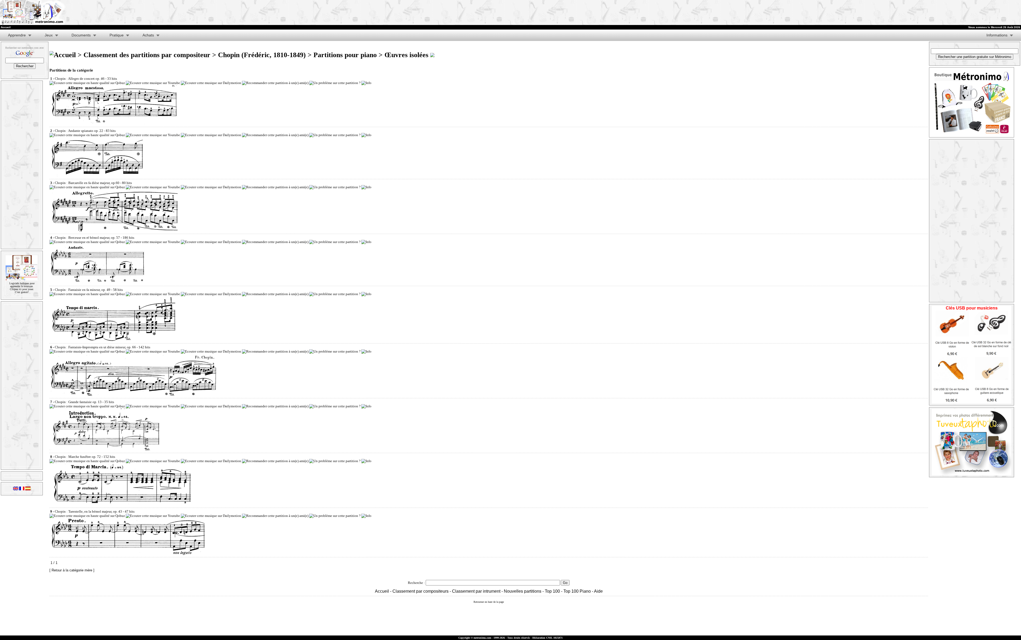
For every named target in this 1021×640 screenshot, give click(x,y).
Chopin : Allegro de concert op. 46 (79, 79)
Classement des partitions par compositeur (146, 55)
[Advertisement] (814, 12)
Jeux (49, 35)
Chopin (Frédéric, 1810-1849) (262, 55)
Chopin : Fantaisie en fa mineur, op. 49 (82, 290)
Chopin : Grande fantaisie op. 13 (78, 402)
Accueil (382, 591)
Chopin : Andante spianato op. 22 (79, 131)
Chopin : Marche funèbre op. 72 (78, 457)
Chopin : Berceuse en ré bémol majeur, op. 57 (87, 238)
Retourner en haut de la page (489, 601)
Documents (81, 35)
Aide (598, 591)
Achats (148, 35)
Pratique (117, 35)
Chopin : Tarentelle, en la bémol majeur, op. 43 (88, 511)
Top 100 (552, 591)
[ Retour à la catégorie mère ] (71, 570)
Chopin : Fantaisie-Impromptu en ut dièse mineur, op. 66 (95, 347)
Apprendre (17, 35)
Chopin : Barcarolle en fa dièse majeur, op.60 (87, 183)
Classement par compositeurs (420, 591)
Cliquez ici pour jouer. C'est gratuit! (22, 291)
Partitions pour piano (345, 55)
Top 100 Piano (577, 591)
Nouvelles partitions (522, 591)
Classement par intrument (476, 591)
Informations (996, 35)
